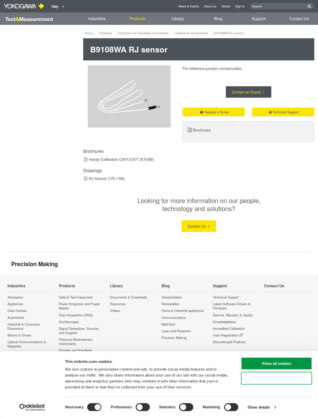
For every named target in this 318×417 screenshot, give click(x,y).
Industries (97, 18)
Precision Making (173, 337)
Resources (118, 303)
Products (137, 18)
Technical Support (286, 112)
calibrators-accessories (191, 33)
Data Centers (17, 310)
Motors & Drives (19, 335)
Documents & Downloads (128, 297)
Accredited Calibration (229, 328)
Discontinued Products (229, 341)
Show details (258, 407)
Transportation (171, 297)
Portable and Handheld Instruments (143, 33)
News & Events (189, 6)
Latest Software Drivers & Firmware (231, 305)
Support (259, 18)
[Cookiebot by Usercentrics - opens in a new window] (32, 407)
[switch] (143, 407)
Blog (218, 18)
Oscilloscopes (69, 321)
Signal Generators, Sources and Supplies (79, 330)
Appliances (15, 303)
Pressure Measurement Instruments (75, 341)
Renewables (170, 303)
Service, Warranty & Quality (233, 315)
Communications (173, 317)
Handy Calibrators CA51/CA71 (114, 159)
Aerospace (15, 297)
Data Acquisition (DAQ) (76, 315)
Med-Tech (168, 324)
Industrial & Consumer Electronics (23, 326)
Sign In (240, 6)
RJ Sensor (97, 178)
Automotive (15, 317)
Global (225, 6)
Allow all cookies (276, 363)
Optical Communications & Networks (26, 343)
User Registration (225, 335)
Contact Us (299, 18)
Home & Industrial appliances (182, 310)
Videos (115, 310)
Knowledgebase (224, 321)
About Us (210, 6)
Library (178, 18)
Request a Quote (216, 112)
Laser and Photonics (176, 331)
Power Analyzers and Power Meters (79, 305)
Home (89, 33)
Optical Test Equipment (76, 297)
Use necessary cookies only (276, 378)
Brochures (202, 129)
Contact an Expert (247, 91)
